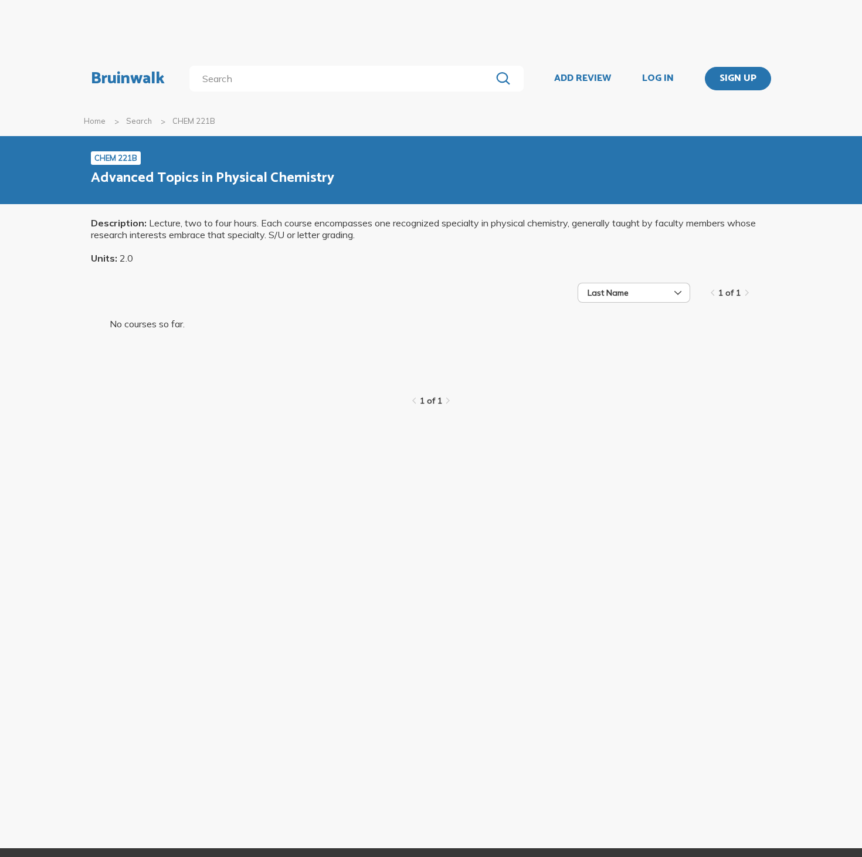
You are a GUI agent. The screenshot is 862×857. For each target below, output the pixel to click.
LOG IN (658, 78)
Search (139, 121)
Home (95, 121)
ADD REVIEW (582, 78)
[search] (342, 79)
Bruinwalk (128, 79)
